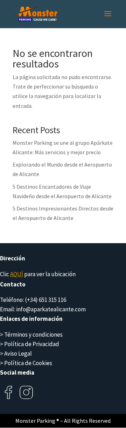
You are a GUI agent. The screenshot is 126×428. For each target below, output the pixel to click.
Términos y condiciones (33, 334)
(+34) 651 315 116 (45, 300)
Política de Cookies (28, 363)
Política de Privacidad (31, 344)
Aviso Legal (18, 353)
